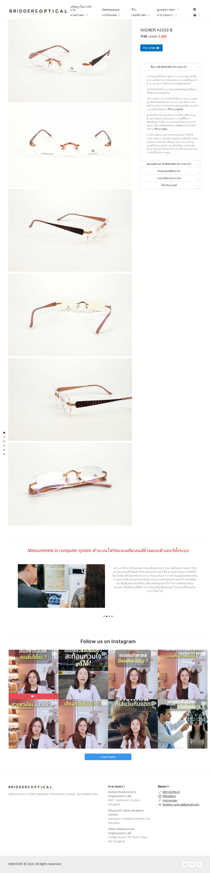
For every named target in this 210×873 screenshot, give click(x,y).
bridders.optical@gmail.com (181, 804)
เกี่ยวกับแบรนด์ (169, 185)
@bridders (169, 796)
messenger (170, 800)
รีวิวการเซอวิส (175, 109)
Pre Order (149, 48)
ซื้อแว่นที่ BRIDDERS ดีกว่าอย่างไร (169, 67)
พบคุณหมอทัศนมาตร (169, 171)
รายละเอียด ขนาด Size (169, 178)
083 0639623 (171, 792)
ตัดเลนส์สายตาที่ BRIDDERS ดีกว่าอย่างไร (169, 164)
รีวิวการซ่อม (160, 129)
